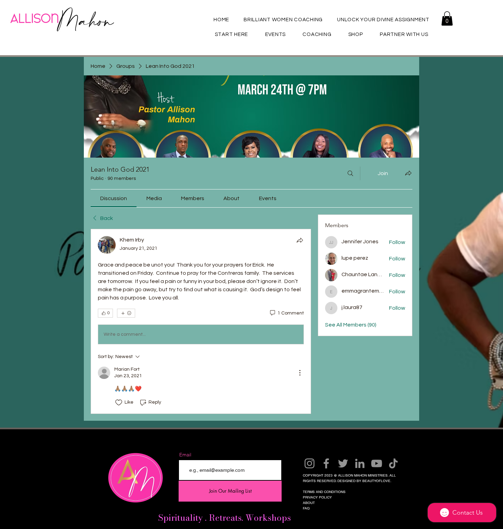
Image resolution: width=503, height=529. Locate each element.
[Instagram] (309, 463)
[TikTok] (393, 463)
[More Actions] (300, 373)
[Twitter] (343, 463)
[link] (113, 198)
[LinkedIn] (359, 463)
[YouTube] (376, 463)
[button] (447, 18)
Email (185, 454)
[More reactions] (126, 313)
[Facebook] (326, 463)
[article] (201, 321)
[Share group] (408, 173)
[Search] (350, 173)
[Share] (300, 240)
